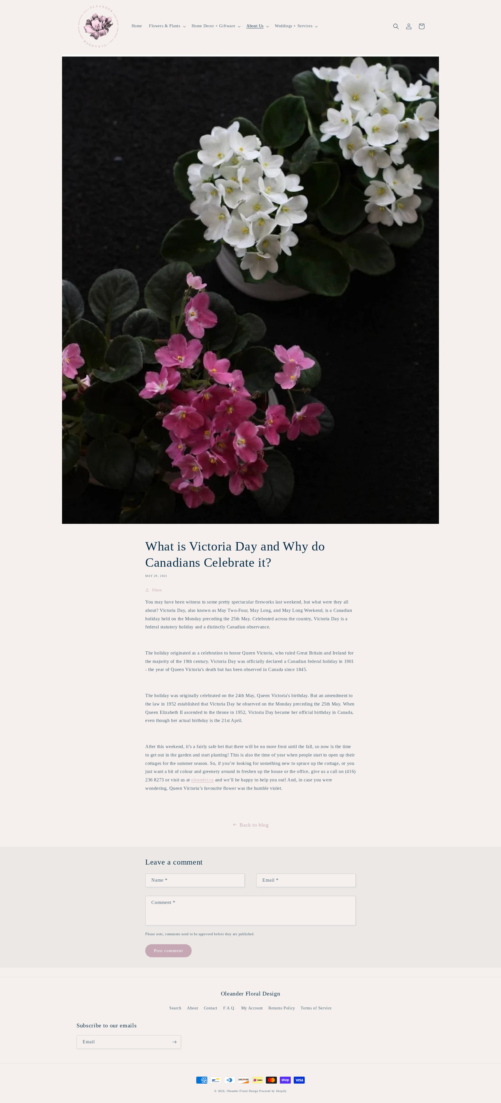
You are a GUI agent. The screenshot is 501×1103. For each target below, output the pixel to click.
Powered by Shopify (273, 1091)
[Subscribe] (174, 1042)
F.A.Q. (229, 1008)
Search (175, 1008)
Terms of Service (316, 1008)
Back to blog (253, 825)
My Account (252, 1008)
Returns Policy (281, 1008)
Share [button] (157, 590)
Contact (210, 1008)
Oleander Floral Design (242, 1091)
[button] (167, 26)
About (192, 1008)
